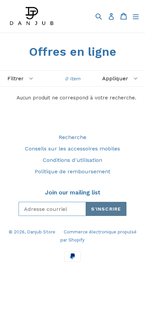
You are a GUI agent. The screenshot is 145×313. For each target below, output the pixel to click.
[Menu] (135, 16)
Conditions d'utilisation (72, 160)
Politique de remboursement (72, 171)
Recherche (72, 137)
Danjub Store (41, 231)
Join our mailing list (72, 192)
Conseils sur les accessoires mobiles (72, 148)
